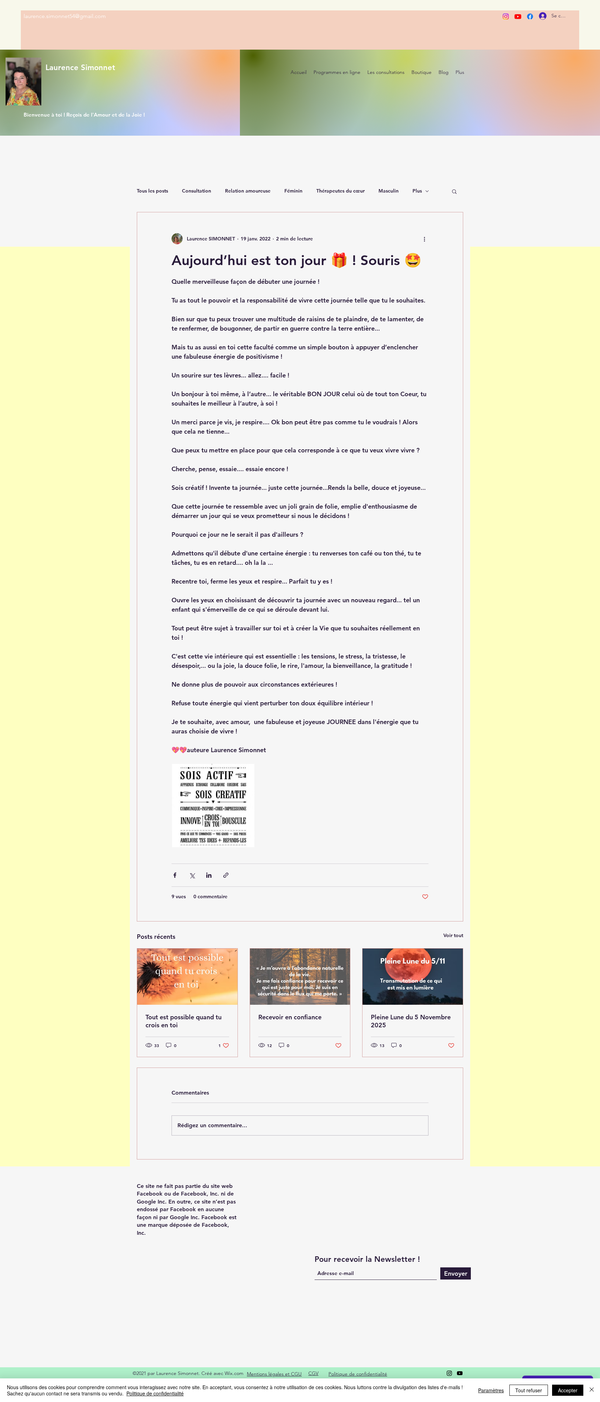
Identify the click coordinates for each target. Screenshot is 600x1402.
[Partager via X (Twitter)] (192, 875)
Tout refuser (528, 1390)
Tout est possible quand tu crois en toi (183, 1021)
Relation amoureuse (247, 191)
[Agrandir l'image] (213, 805)
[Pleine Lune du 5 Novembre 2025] (412, 977)
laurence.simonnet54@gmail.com (65, 16)
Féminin (293, 191)
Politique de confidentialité (155, 1393)
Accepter (567, 1390)
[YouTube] (459, 1373)
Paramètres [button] (491, 1390)
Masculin (388, 191)
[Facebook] (530, 16)
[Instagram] (506, 16)
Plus (417, 191)
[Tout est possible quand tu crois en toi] (187, 977)
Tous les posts (152, 191)
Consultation (196, 191)
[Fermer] (592, 1390)
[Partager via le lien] (226, 875)
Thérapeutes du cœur (340, 191)
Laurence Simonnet (80, 67)
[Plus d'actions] (424, 239)
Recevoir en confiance (290, 1017)
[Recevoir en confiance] (300, 977)
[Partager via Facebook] (175, 875)
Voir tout (453, 935)
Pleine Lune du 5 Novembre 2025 (411, 1021)
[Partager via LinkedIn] (209, 875)
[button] (454, 191)
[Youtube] (518, 16)
